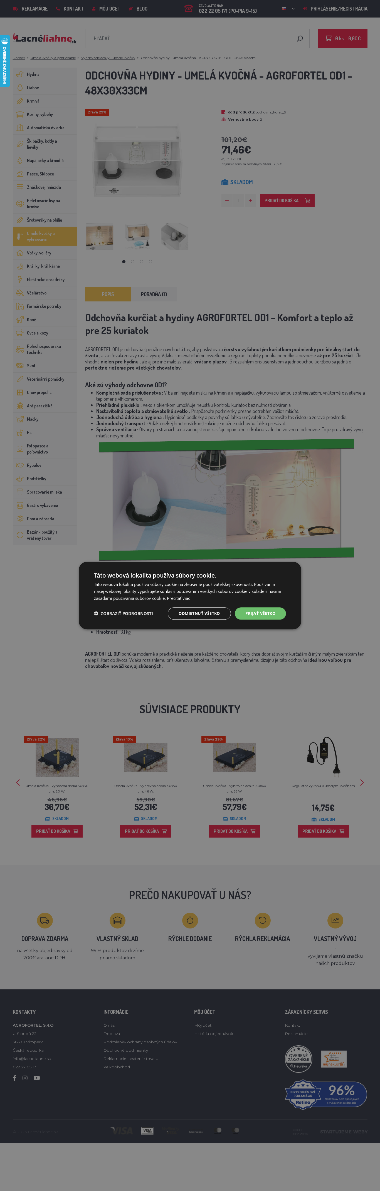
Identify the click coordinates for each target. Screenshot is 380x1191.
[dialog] (190, 595)
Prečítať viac (178, 598)
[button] (123, 613)
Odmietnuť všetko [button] (199, 613)
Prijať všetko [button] (260, 613)
